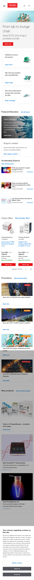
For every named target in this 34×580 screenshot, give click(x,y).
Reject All (17, 568)
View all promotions (20, 278)
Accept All (17, 574)
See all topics (25, 112)
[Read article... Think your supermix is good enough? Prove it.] (6, 170)
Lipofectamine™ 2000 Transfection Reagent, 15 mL (7, 244)
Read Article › (30, 172)
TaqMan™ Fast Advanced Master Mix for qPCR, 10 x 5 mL (24, 244)
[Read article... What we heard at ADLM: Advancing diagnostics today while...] (6, 185)
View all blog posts (7, 164)
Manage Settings (17, 563)
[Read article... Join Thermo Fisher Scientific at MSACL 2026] (6, 201)
